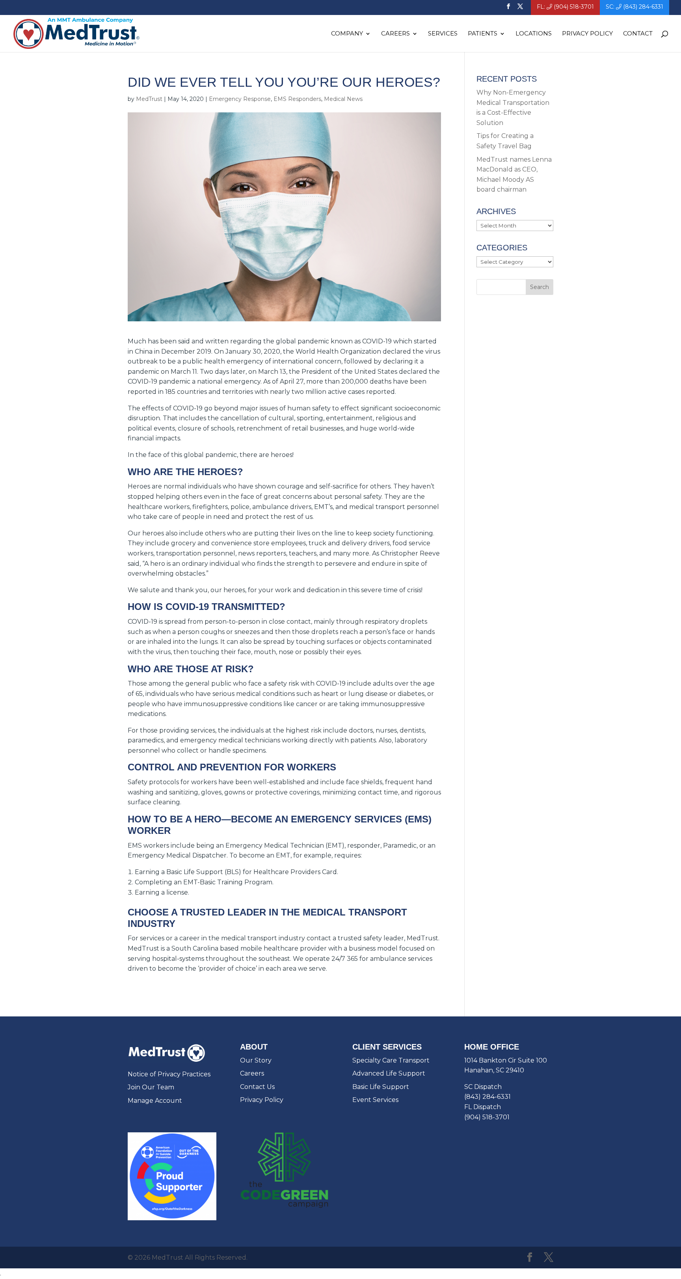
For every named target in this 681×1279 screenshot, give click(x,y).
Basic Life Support (380, 1087)
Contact (638, 34)
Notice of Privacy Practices (169, 1074)
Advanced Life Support (388, 1073)
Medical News (343, 99)
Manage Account (155, 1100)
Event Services (375, 1100)
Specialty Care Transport (391, 1060)
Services (443, 34)
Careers (252, 1073)
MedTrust (149, 99)
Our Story (256, 1060)
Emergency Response (240, 99)
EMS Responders (297, 99)
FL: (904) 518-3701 (565, 7)
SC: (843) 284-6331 (634, 7)
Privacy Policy (587, 34)
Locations (533, 34)
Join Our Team (151, 1087)
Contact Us (257, 1087)
